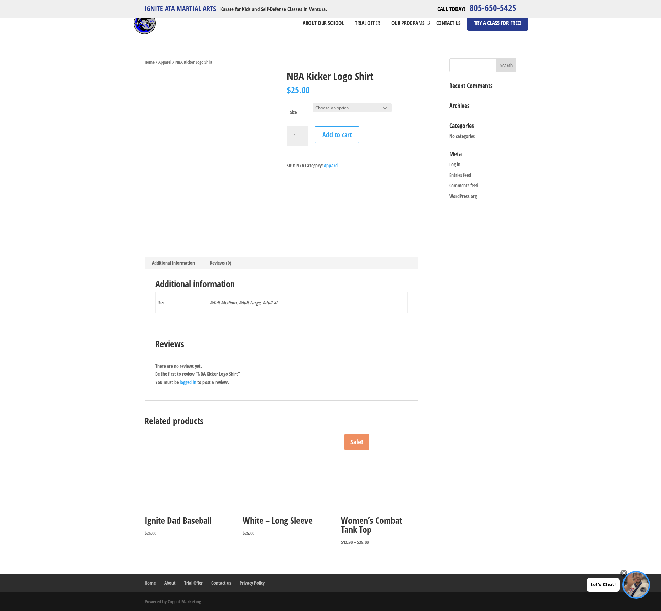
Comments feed (463, 185)
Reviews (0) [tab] (220, 263)
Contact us (448, 23)
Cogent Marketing (184, 601)
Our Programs (408, 23)
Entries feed (460, 175)
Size (293, 112)
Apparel (164, 62)
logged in (188, 382)
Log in (454, 164)
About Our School (323, 23)
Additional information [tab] (173, 263)
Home (150, 62)
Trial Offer (367, 23)
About (170, 583)
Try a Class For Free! (498, 23)
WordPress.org (463, 196)
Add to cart (337, 134)
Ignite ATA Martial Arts (180, 9)
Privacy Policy (252, 583)
